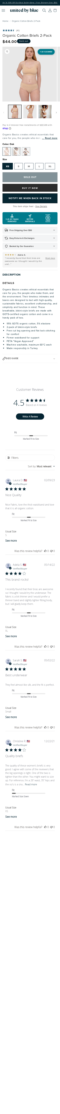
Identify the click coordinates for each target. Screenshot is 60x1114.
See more (11, 540)
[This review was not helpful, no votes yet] (51, 551)
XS (7, 166)
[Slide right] (56, 112)
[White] (16, 151)
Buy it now (30, 188)
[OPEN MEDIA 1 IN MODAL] (30, 74)
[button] (55, 10)
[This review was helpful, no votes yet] (45, 551)
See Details (41, 206)
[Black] (26, 151)
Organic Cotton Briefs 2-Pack (26, 20)
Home (5, 20)
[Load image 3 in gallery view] (45, 111)
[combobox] (41, 466)
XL (50, 166)
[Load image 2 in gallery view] (29, 111)
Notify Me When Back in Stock (30, 198)
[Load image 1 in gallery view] (15, 111)
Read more (51, 138)
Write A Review (30, 416)
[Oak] (6, 151)
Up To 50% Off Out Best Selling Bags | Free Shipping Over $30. (30, 3)
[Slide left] (3, 112)
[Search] (44, 10)
